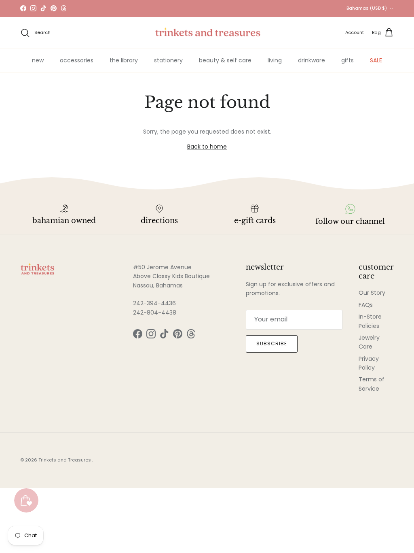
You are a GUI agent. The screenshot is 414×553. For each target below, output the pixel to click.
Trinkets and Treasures (65, 460)
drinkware (311, 60)
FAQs (366, 305)
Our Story (372, 293)
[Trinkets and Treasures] (207, 32)
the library (124, 60)
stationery (168, 60)
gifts (347, 60)
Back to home (207, 147)
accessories (76, 60)
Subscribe (271, 343)
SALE (376, 60)
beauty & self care (225, 60)
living (275, 60)
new (38, 60)
